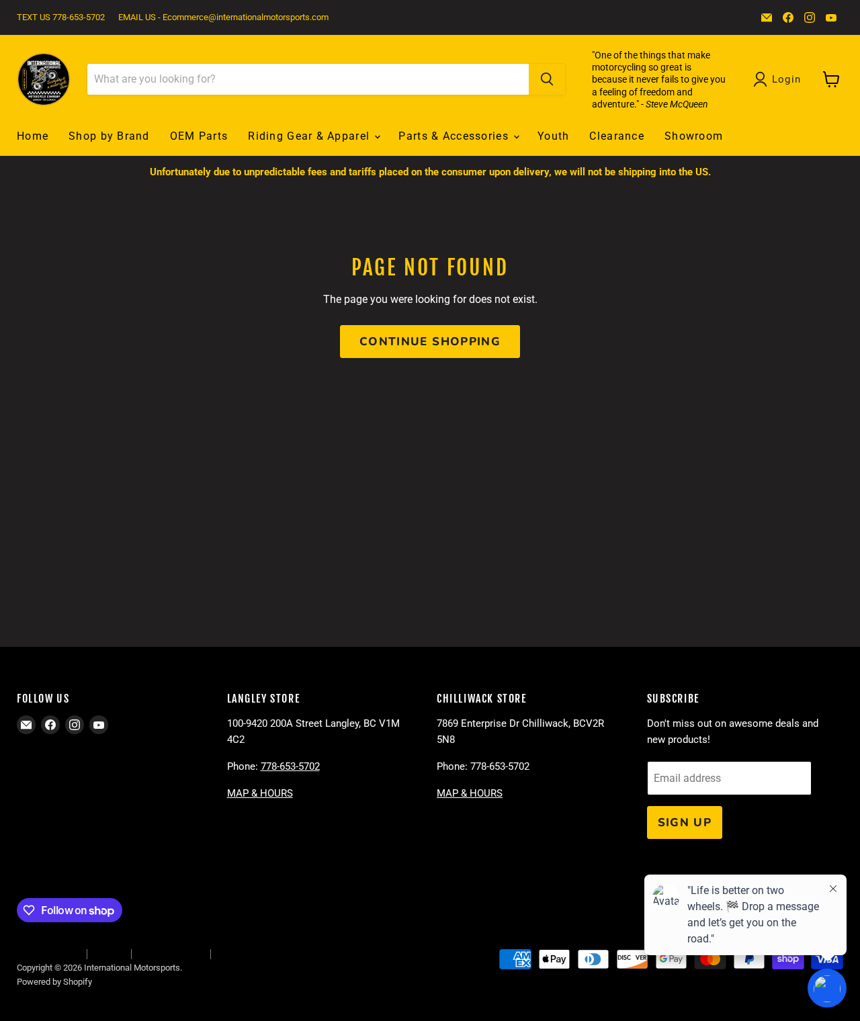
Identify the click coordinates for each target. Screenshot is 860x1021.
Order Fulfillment (48, 953)
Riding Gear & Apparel (310, 136)
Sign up (685, 822)
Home (32, 136)
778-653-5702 (290, 766)
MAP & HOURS (260, 793)
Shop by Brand (109, 136)
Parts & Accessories (455, 136)
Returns (109, 953)
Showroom (693, 136)
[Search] (547, 79)
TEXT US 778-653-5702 (61, 17)
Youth (553, 136)
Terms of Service (170, 953)
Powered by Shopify (54, 982)
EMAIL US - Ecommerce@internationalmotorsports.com (223, 17)
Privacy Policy (244, 953)
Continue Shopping (430, 341)
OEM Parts (199, 136)
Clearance (616, 136)
